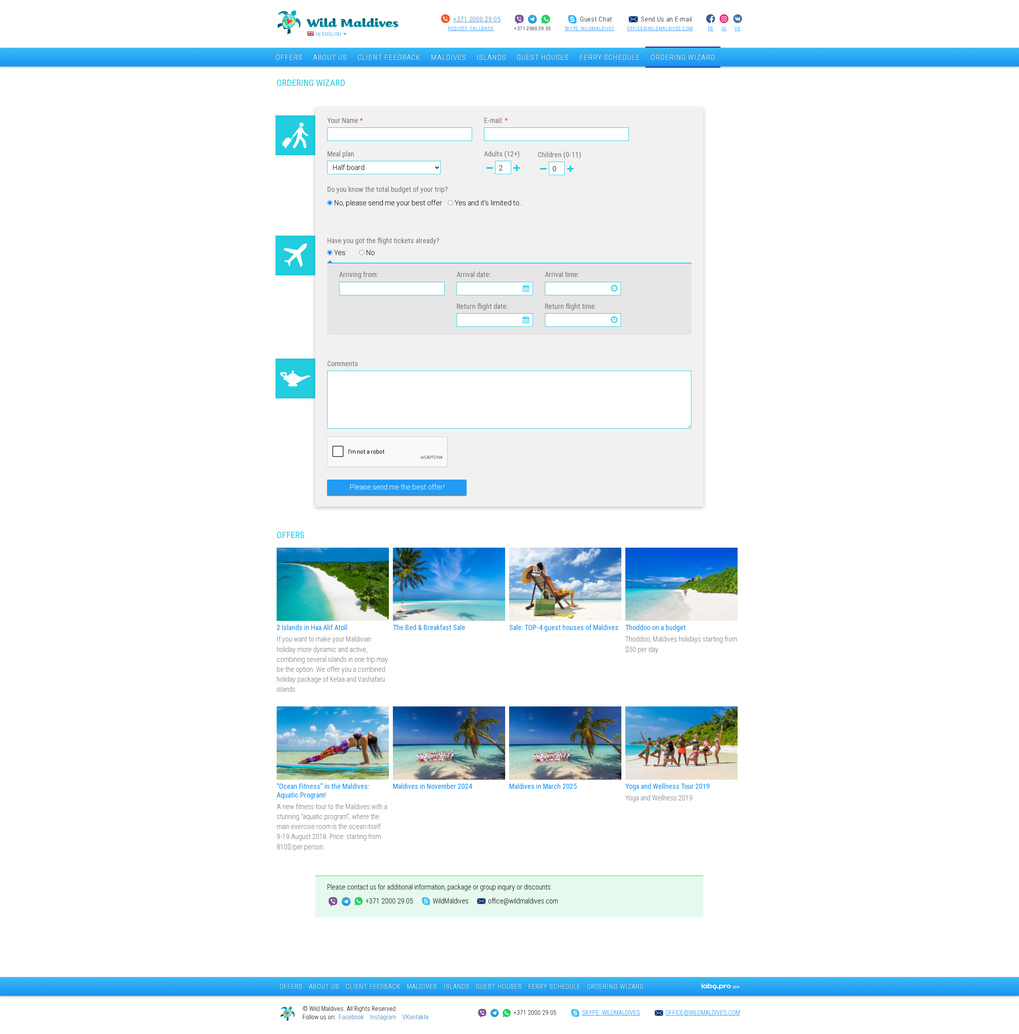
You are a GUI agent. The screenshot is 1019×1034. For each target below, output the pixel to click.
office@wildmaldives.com (660, 28)
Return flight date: (482, 306)
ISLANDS (491, 57)
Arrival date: (474, 274)
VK (737, 28)
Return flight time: (570, 306)
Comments (342, 363)
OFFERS (289, 57)
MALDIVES (448, 57)
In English (329, 34)
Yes (340, 252)
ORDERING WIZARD (682, 57)
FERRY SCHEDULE (609, 57)
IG (724, 28)
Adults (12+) (502, 154)
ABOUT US (330, 57)
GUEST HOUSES (543, 57)
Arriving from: (358, 274)
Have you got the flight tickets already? (383, 240)
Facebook (351, 1017)
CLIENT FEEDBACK (388, 57)
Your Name (342, 120)
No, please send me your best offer (388, 203)
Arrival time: (562, 274)
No (370, 252)
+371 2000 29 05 (477, 19)
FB (710, 28)
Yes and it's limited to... (489, 203)
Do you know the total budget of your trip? (387, 189)
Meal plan (340, 154)
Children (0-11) (559, 154)
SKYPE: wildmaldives (589, 28)
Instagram (383, 1017)
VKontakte (415, 1017)
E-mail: (493, 120)
